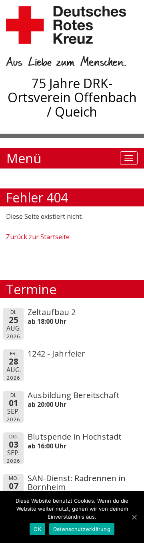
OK (37, 529)
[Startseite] (72, 36)
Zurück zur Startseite (38, 236)
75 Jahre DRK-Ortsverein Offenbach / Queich (72, 97)
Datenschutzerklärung (81, 529)
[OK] (134, 517)
